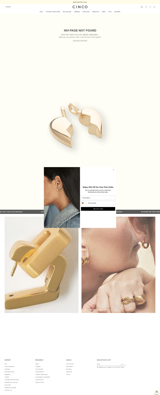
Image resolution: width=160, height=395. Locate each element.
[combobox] (84, 203)
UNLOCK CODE (98, 209)
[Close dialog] (113, 169)
